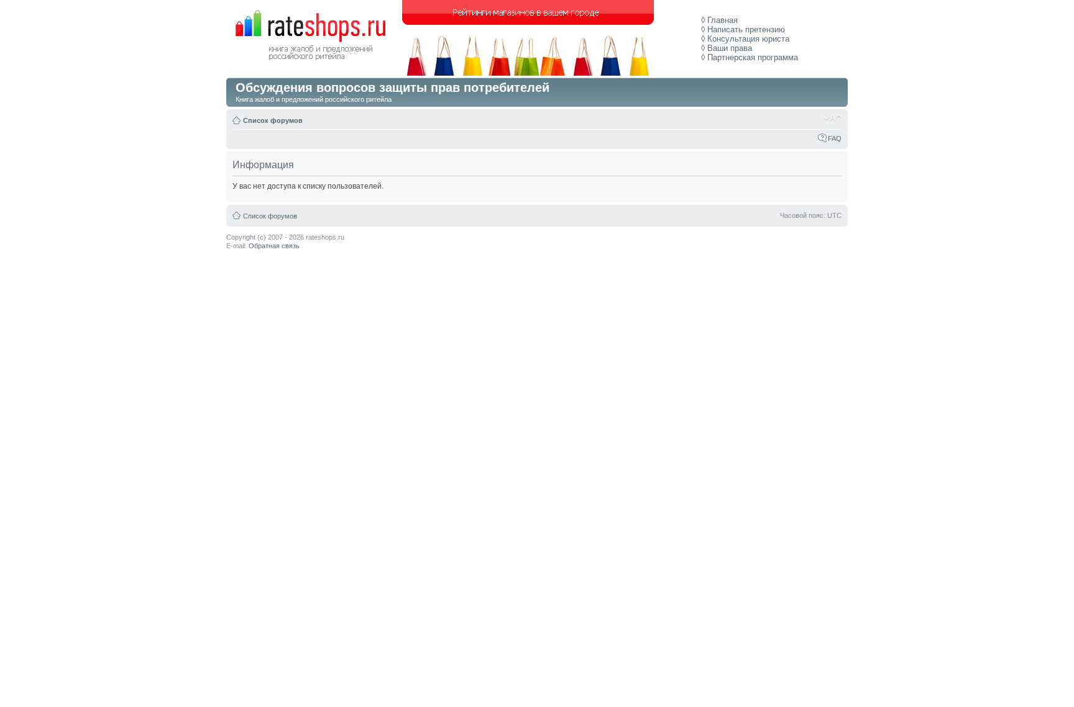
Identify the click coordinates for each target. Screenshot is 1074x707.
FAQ (835, 138)
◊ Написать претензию (743, 29)
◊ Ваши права (726, 48)
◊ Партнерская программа (749, 57)
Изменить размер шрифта (833, 118)
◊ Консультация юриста (745, 38)
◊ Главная (719, 20)
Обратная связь (274, 246)
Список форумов (273, 120)
